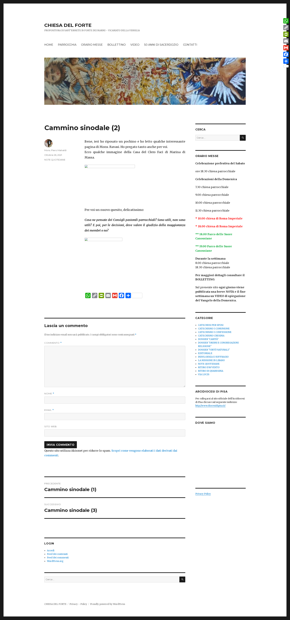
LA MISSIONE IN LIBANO (211, 360)
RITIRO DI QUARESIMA (210, 371)
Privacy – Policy (78, 604)
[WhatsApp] (286, 20)
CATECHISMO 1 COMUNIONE (214, 328)
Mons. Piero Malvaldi (55, 150)
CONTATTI (190, 44)
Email (49, 410)
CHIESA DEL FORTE (67, 25)
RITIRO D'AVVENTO (209, 367)
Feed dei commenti (58, 557)
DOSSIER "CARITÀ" (208, 339)
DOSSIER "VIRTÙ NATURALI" (214, 349)
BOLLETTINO (116, 44)
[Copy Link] (286, 27)
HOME (48, 44)
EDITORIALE (205, 353)
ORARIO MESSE (92, 44)
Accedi (50, 550)
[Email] (286, 41)
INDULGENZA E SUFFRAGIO (213, 356)
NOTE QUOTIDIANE (54, 159)
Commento (53, 342)
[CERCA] (182, 579)
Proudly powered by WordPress (107, 604)
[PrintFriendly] (286, 34)
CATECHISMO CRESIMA (211, 335)
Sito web (50, 426)
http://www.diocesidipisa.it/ (210, 405)
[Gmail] (286, 47)
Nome (49, 393)
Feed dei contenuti (57, 554)
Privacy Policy (203, 493)
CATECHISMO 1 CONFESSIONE (214, 332)
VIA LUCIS (203, 374)
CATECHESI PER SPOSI (210, 325)
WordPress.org (55, 561)
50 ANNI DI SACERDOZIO (161, 44)
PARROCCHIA (67, 44)
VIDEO (134, 44)
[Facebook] (286, 54)
